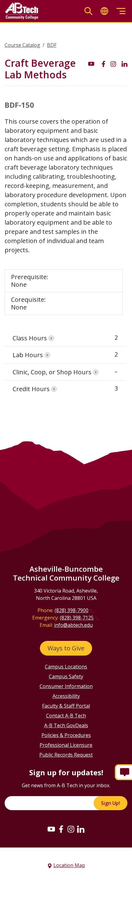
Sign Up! (110, 803)
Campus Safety (66, 676)
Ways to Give (66, 648)
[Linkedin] (80, 829)
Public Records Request (66, 754)
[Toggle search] (88, 11)
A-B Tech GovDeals (66, 725)
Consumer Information (66, 686)
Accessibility (66, 696)
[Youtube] (51, 829)
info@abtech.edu (73, 625)
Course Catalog (22, 45)
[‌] (91, 63)
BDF (51, 45)
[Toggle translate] (104, 11)
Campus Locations (66, 666)
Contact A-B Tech (66, 715)
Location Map (69, 865)
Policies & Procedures (66, 735)
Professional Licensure (66, 745)
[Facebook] (61, 829)
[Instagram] (71, 829)
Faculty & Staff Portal (66, 705)
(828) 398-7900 (71, 610)
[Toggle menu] (121, 11)
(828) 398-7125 (77, 617)
